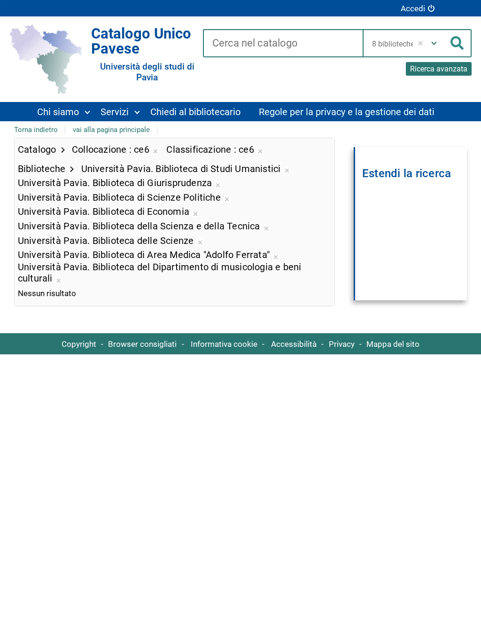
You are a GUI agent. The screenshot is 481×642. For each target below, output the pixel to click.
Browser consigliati (142, 344)
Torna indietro (36, 129)
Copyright (79, 344)
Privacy (342, 344)
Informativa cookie (224, 344)
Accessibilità (294, 344)
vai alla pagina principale (111, 129)
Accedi (413, 8)
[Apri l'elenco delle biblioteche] (434, 43)
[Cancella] (421, 43)
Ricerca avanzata (438, 68)
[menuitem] (63, 111)
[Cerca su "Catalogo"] (283, 43)
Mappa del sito (392, 344)
